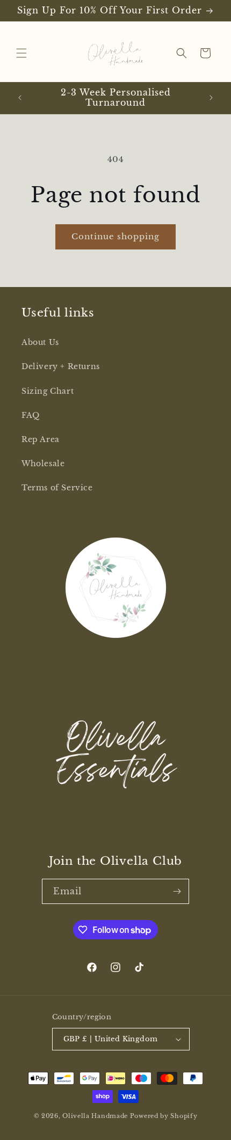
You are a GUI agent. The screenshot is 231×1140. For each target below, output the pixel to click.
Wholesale (42, 463)
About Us (40, 342)
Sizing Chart (47, 391)
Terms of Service (57, 487)
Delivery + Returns (60, 366)
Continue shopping (115, 236)
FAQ (30, 415)
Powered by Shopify (164, 1116)
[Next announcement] (211, 97)
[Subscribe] (177, 891)
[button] (21, 53)
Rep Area (40, 439)
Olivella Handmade (95, 1116)
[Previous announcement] (20, 97)
